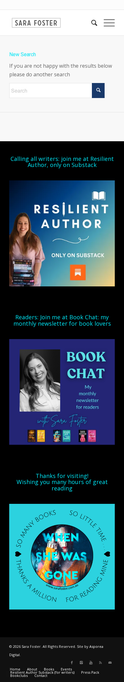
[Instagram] (81, 662)
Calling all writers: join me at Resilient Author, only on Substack (62, 162)
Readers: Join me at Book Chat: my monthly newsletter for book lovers (62, 320)
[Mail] (110, 662)
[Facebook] (72, 662)
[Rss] (100, 662)
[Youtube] (91, 662)
